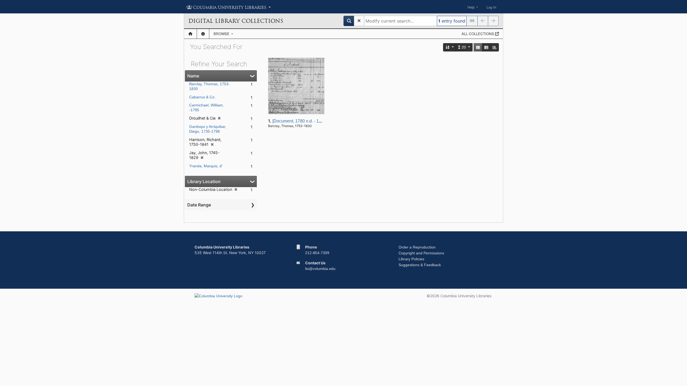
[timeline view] (494, 47)
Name (193, 76)
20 (464, 47)
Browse (222, 33)
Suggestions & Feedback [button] (420, 265)
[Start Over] (359, 21)
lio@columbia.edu (320, 268)
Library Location (204, 181)
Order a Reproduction (417, 247)
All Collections (478, 33)
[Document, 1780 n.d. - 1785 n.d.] (303, 121)
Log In (491, 7)
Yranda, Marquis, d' (205, 166)
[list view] (486, 47)
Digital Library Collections (235, 21)
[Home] (190, 34)
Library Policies (411, 259)
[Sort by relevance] (449, 47)
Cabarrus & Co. (202, 97)
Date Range (199, 204)
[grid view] (478, 47)
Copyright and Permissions (421, 253)
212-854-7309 (317, 253)
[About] (203, 34)
